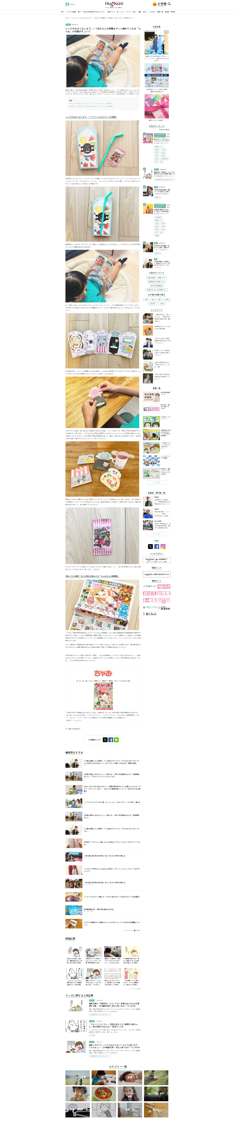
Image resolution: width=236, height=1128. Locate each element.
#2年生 (157, 153)
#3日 (161, 162)
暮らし (145, 12)
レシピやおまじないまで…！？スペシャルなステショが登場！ (91, 103)
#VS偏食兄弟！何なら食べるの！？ (100, 1014)
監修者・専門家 (170, 12)
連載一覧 (160, 12)
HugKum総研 (151, 277)
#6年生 (163, 156)
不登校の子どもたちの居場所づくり (157, 290)
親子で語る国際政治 (156, 285)
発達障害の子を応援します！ (157, 281)
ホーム (67, 18)
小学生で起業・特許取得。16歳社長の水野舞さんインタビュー (162, 377)
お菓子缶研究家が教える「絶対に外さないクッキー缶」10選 (162, 365)
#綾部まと (157, 197)
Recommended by (129, 930)
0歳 (146, 299)
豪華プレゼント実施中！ (157, 120)
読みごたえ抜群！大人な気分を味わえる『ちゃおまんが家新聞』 (92, 106)
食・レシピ (120, 12)
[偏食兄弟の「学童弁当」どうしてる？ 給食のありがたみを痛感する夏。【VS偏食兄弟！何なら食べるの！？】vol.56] (76, 1005)
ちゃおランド (78, 720)
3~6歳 (166, 299)
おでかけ (152, 12)
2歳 (159, 299)
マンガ (128, 12)
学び (62, 12)
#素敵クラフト (159, 146)
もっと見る (156, 482)
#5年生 (157, 159)
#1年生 (164, 149)
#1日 (156, 162)
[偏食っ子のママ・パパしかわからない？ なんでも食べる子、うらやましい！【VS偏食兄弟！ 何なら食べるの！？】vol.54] (76, 1047)
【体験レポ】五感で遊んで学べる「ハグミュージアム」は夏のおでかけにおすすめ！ (157, 59)
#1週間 (157, 235)
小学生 (162, 303)
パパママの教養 (71, 12)
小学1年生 (152, 303)
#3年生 (163, 153)
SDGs (134, 12)
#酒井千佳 (157, 253)
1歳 (153, 299)
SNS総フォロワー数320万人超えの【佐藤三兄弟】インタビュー (162, 353)
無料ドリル (111, 12)
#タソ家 (92, 1035)
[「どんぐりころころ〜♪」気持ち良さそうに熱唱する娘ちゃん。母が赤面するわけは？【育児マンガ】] (76, 1026)
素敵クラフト (162, 277)
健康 (139, 12)
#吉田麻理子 (164, 159)
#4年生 (157, 156)
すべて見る (156, 534)
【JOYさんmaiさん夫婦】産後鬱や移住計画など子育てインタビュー (162, 341)
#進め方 (157, 149)
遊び (79, 12)
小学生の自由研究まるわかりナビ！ (94, 12)
